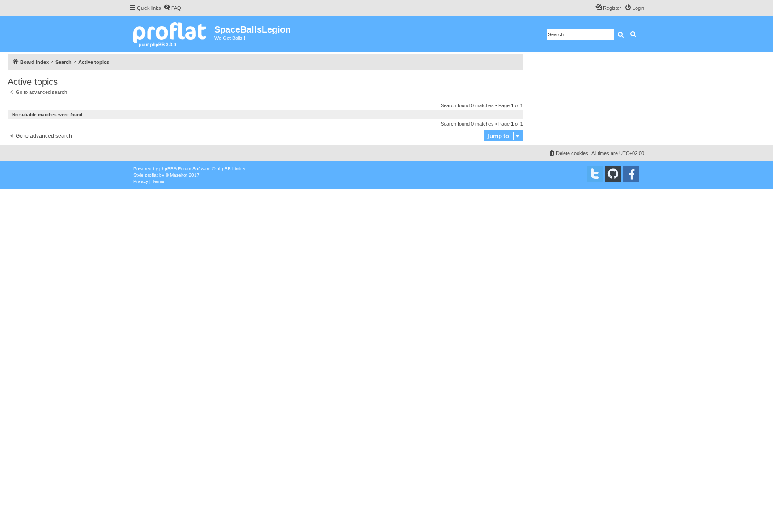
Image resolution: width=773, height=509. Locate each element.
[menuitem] (172, 8)
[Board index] (171, 34)
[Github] (613, 174)
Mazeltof (178, 174)
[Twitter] (595, 174)
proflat (151, 174)
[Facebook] (631, 174)
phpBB (166, 168)
